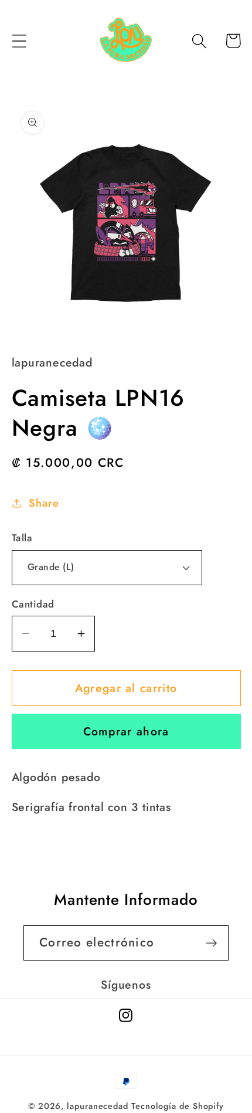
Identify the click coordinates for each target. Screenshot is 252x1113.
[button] (19, 40)
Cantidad (33, 604)
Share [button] (44, 503)
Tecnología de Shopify (177, 1106)
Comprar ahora (126, 731)
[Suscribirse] (211, 943)
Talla (22, 538)
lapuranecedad (97, 1106)
